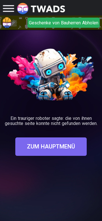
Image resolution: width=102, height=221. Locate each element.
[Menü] (8, 8)
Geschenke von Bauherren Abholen (63, 22)
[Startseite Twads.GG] (41, 8)
